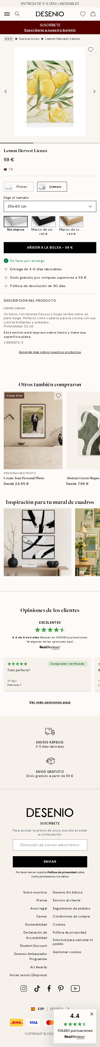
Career (41, 916)
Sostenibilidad (36, 925)
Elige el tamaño (16, 197)
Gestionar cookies (67, 952)
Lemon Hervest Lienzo (62, 39)
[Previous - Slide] (5, 91)
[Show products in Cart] (93, 14)
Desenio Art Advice (68, 892)
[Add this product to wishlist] (90, 49)
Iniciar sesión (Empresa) (28, 975)
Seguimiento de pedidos (71, 908)
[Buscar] (17, 14)
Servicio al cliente (67, 900)
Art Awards (38, 967)
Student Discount (33, 946)
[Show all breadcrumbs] (8, 39)
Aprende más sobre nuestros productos (50, 352)
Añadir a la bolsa (50, 247)
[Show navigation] (7, 14)
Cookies (59, 925)
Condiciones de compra (71, 916)
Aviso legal (38, 908)
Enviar (50, 861)
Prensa (42, 900)
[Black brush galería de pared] (37, 542)
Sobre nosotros (35, 892)
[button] (75, 1026)
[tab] (16, 141)
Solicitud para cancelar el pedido (73, 942)
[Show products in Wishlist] (83, 14)
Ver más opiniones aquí (49, 702)
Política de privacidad (62, 872)
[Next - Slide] (94, 91)
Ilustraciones (29, 39)
